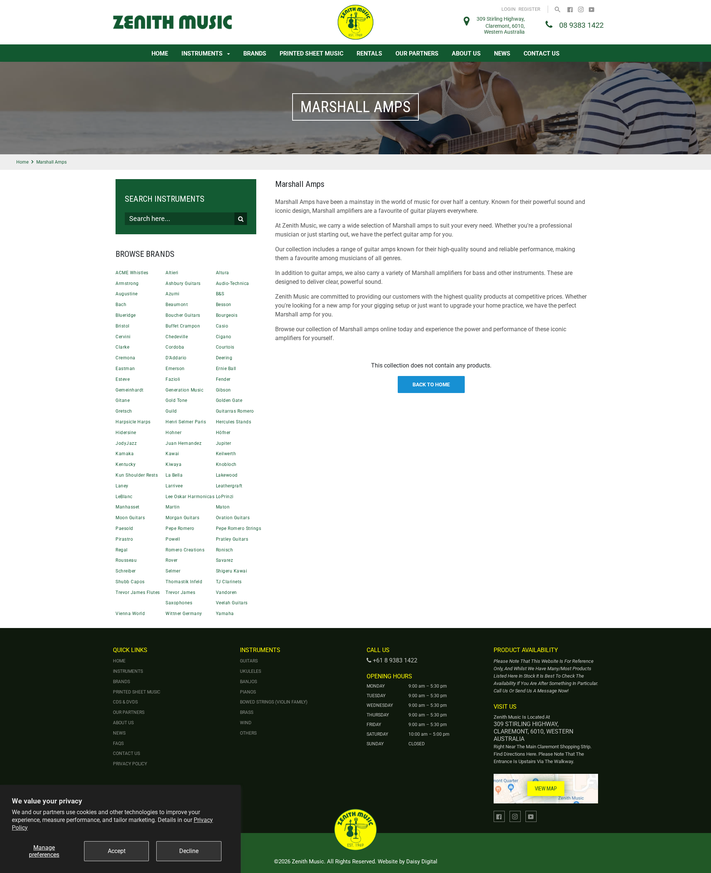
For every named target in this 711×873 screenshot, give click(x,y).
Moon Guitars (130, 517)
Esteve (123, 379)
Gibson (223, 390)
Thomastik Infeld (184, 581)
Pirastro (124, 539)
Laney (122, 485)
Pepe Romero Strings (238, 528)
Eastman (125, 368)
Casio (222, 326)
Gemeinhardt (130, 390)
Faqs (118, 743)
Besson (223, 304)
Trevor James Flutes (138, 592)
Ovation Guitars (233, 517)
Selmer (173, 571)
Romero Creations (185, 550)
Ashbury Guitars (183, 283)
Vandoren (226, 592)
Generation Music (184, 390)
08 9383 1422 (581, 25)
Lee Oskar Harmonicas (190, 496)
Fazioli (173, 379)
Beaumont (177, 304)
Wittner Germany (184, 613)
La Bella (174, 475)
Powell (173, 539)
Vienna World (130, 613)
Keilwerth (226, 453)
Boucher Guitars (183, 315)
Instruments (202, 53)
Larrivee (174, 485)
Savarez (224, 560)
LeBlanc (124, 496)
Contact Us (542, 53)
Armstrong (127, 283)
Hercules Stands (233, 421)
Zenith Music (308, 861)
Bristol (123, 326)
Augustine (127, 293)
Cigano (223, 336)
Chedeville (177, 336)
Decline (188, 850)
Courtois (225, 347)
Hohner (173, 432)
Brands (254, 53)
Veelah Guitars (232, 602)
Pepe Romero (180, 528)
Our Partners (416, 53)
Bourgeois (227, 315)
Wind (245, 722)
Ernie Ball (226, 368)
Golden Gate (229, 400)
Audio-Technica (232, 283)
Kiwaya (173, 464)
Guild (171, 411)
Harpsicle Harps (133, 421)
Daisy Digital (421, 861)
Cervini (123, 336)
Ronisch (224, 550)
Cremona (126, 357)
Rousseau (126, 560)
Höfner (223, 432)
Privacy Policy (130, 763)
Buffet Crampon (183, 326)
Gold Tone (176, 400)
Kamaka (125, 453)
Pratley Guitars (232, 539)
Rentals (369, 53)
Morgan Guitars (182, 517)
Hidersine (126, 432)
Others (248, 733)
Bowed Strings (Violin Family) (273, 702)
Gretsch (124, 411)
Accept (117, 850)
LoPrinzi (225, 496)
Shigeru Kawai (231, 571)
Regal (122, 550)
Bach (121, 304)
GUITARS (249, 661)
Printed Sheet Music (311, 53)
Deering (224, 357)
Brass (246, 712)
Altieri (172, 272)
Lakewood (227, 475)
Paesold (124, 528)
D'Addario (176, 357)
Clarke (122, 347)
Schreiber (126, 571)
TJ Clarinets (229, 581)
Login (508, 9)
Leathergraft (229, 485)
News (502, 53)
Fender (223, 379)
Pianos (248, 692)
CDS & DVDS (125, 702)
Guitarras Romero (235, 411)
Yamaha (225, 613)
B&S (220, 293)
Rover (172, 560)
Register (529, 9)
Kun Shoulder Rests (137, 475)
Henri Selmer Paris (186, 421)
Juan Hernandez (183, 443)
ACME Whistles (132, 272)
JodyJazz (126, 443)
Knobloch (226, 464)
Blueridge (126, 315)
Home (159, 53)
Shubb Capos (130, 581)
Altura (222, 272)
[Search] (557, 9)
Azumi (173, 293)
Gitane (123, 400)
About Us (466, 53)
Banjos (248, 681)
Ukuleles (250, 671)
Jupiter (223, 443)
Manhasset (128, 507)
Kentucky (126, 464)
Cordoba (175, 347)
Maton (223, 507)
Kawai (172, 453)
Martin (173, 507)
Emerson (175, 368)
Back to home (431, 384)
